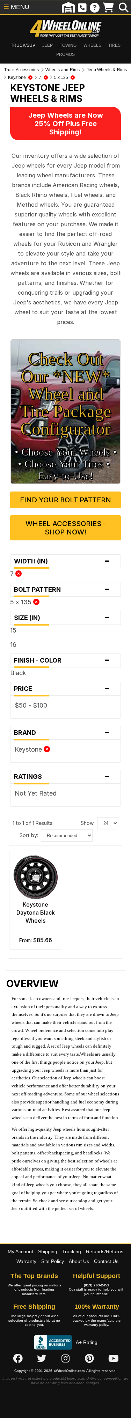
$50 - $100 (31, 705)
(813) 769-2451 (96, 1285)
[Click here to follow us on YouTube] (114, 1358)
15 (13, 630)
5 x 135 (21, 602)
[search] (124, 7)
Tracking (71, 1251)
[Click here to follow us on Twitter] (42, 1358)
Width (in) (62, 561)
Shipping (47, 1251)
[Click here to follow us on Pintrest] (89, 1358)
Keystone (29, 749)
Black (18, 673)
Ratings (62, 777)
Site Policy (52, 1261)
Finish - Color (62, 660)
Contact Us (106, 1261)
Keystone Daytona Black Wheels (35, 912)
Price (62, 689)
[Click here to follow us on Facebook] (18, 1358)
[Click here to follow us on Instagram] (66, 1358)
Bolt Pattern (62, 590)
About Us (79, 1261)
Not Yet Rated (36, 793)
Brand (62, 733)
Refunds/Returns (104, 1251)
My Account (20, 1251)
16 (13, 644)
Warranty (26, 1261)
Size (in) (62, 618)
